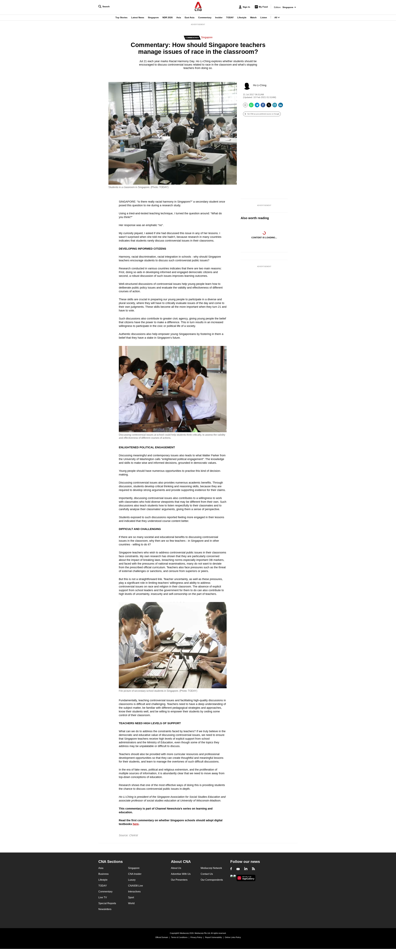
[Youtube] (238, 869)
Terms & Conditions (179, 937)
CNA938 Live (135, 885)
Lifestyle (241, 17)
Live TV (102, 897)
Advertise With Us (181, 874)
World (131, 903)
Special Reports (107, 903)
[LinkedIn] (280, 106)
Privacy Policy (196, 937)
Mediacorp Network (211, 868)
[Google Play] (231, 877)
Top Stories (121, 17)
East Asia (189, 17)
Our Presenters (179, 879)
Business (103, 874)
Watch (253, 17)
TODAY (230, 17)
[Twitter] (269, 106)
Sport (131, 897)
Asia (178, 17)
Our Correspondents (212, 879)
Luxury (132, 879)
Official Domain (161, 937)
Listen (263, 17)
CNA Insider (134, 874)
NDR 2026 (167, 17)
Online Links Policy (233, 937)
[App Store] (234, 877)
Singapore (153, 17)
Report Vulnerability (213, 937)
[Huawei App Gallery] (246, 878)
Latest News (137, 17)
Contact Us (207, 874)
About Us (176, 868)
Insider (218, 17)
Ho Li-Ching (259, 85)
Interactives (134, 891)
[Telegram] (257, 106)
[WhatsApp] (251, 106)
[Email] (274, 106)
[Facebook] (263, 106)
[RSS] (253, 869)
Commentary (204, 17)
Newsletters (104, 909)
